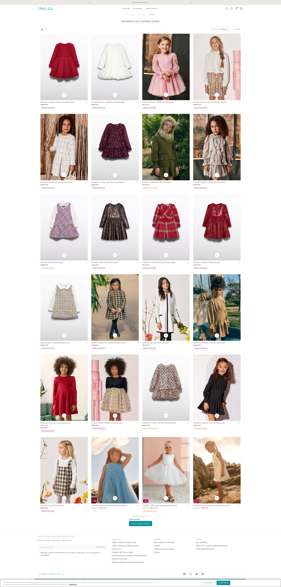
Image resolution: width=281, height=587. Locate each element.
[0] (231, 8)
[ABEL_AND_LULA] (46, 8)
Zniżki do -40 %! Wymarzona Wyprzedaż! (140, 2)
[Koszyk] (241, 8)
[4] (45, 29)
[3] (42, 29)
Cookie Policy (73, 585)
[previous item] (90, 2)
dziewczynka (142, 15)
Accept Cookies (223, 583)
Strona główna (131, 15)
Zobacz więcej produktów (140, 523)
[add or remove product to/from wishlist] (86, 102)
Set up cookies (208, 583)
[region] (140, 583)
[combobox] (220, 29)
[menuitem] (126, 8)
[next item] (191, 2)
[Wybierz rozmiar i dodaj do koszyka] (64, 95)
